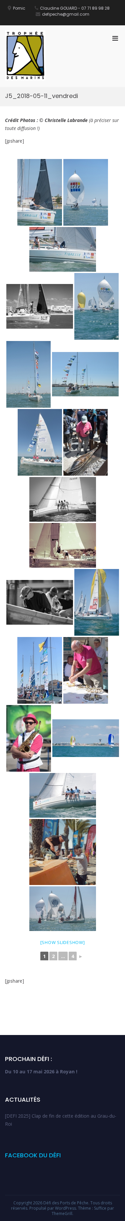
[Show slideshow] (62, 942)
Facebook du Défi (33, 1155)
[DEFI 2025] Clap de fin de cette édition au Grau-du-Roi (60, 1120)
